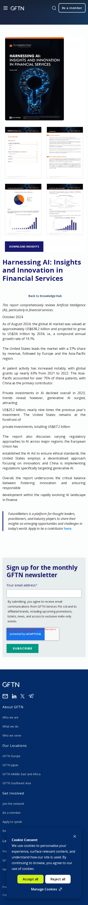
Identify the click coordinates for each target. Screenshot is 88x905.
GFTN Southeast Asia (16, 783)
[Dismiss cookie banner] (74, 836)
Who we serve (11, 735)
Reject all (58, 879)
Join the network (13, 804)
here (68, 528)
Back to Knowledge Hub (45, 296)
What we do (11, 726)
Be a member (11, 813)
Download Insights (24, 246)
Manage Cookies (44, 889)
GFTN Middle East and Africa (21, 774)
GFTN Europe (11, 756)
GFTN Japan (10, 765)
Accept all (30, 879)
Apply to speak (12, 822)
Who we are (10, 717)
